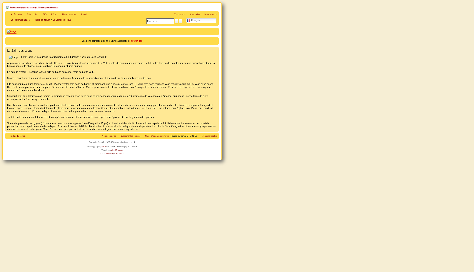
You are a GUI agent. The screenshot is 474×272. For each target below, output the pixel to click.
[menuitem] (43, 14)
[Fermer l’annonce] (216, 39)
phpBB (103, 147)
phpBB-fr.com (117, 150)
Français (195, 20)
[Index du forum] (22, 16)
